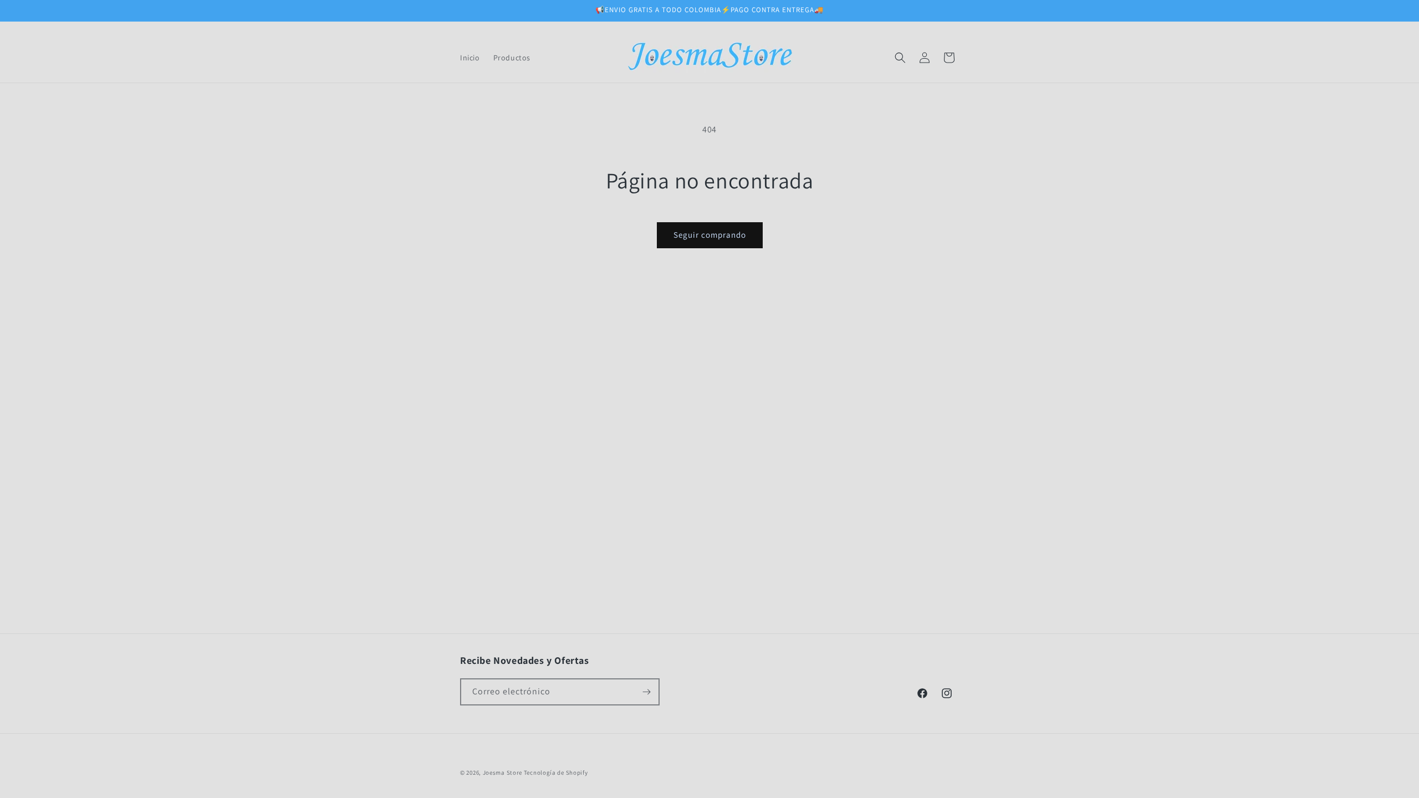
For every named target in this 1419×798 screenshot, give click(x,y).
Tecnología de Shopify (556, 772)
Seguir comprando (709, 234)
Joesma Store (502, 772)
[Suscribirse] (646, 691)
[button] (900, 57)
